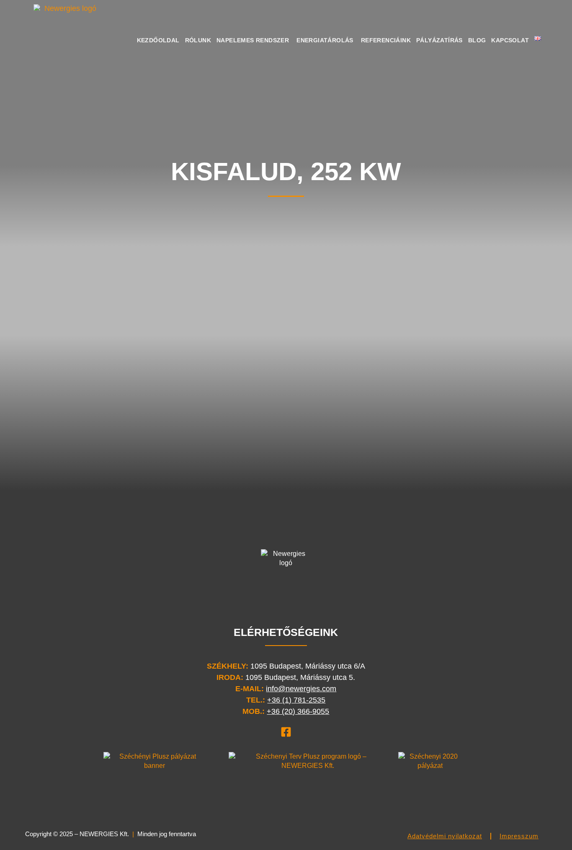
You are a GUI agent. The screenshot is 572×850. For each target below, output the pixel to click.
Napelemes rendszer (252, 40)
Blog (477, 40)
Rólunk (198, 40)
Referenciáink (386, 40)
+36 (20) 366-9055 (298, 711)
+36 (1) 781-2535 (296, 700)
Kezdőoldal (158, 40)
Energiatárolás (324, 40)
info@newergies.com (301, 689)
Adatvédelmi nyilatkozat (444, 836)
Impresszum (519, 836)
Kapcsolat (510, 40)
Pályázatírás (439, 40)
